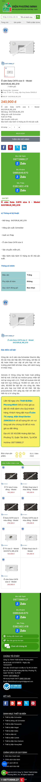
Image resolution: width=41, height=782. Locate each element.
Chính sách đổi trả (11, 763)
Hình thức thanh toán (12, 756)
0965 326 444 (25, 678)
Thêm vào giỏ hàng (20, 139)
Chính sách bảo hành (12, 759)
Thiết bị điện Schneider (13, 717)
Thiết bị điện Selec (11, 731)
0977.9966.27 (20, 159)
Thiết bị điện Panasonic (13, 724)
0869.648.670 (20, 172)
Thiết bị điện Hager (12, 727)
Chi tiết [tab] (5, 198)
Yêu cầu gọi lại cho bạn (15, 640)
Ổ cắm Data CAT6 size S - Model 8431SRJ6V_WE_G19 (11, 581)
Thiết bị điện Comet (12, 738)
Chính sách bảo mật (12, 766)
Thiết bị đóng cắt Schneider (15, 721)
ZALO (4, 764)
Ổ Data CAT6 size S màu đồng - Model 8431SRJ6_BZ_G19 (30, 520)
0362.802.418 (20, 186)
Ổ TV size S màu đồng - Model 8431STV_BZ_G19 (11, 489)
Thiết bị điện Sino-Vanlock (14, 741)
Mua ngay (20, 133)
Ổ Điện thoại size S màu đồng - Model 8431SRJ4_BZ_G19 (30, 489)
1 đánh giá (12, 86)
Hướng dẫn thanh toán (15, 636)
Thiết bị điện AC (10, 734)
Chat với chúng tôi (19, 646)
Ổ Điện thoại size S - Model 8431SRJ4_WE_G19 (30, 551)
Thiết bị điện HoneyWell (13, 744)
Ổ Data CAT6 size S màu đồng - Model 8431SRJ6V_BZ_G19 (11, 520)
